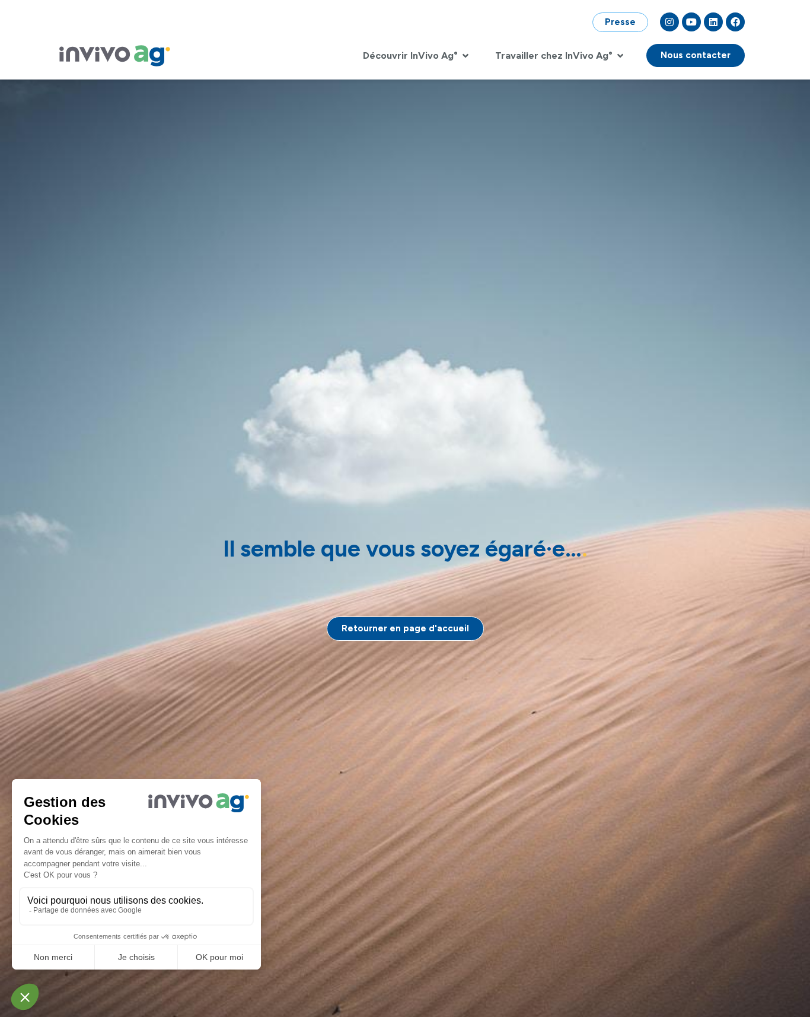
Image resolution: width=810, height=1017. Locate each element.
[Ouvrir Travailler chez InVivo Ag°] (620, 56)
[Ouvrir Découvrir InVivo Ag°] (465, 56)
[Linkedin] (713, 21)
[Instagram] (669, 21)
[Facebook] (735, 21)
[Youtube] (691, 21)
